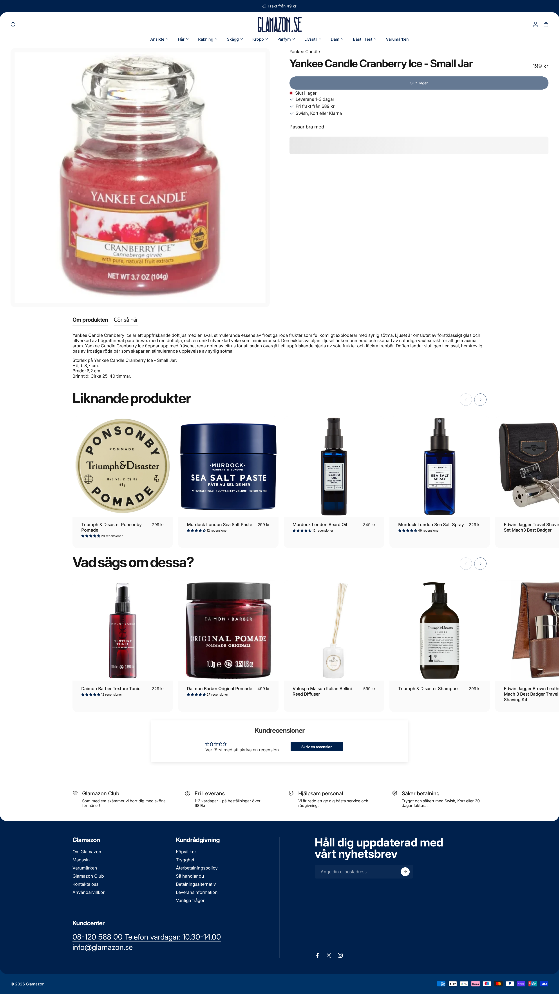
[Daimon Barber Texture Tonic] (122, 630)
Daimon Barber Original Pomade (219, 688)
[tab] (90, 320)
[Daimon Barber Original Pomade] (228, 630)
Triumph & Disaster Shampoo (428, 688)
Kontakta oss (85, 884)
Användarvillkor (88, 892)
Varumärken (84, 868)
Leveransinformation (197, 892)
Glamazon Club (88, 876)
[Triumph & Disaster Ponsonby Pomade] (122, 466)
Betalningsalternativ (196, 884)
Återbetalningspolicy (197, 868)
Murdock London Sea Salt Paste (219, 524)
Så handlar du (190, 876)
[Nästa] (480, 399)
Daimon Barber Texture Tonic (110, 688)
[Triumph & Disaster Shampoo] (439, 630)
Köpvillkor (186, 851)
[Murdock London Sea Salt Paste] (228, 466)
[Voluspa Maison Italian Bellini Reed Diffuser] (334, 630)
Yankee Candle (304, 51)
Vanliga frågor (190, 900)
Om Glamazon (86, 851)
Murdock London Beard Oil (320, 524)
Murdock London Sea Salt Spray (431, 524)
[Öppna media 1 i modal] (140, 177)
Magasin (81, 859)
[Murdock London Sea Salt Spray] (439, 466)
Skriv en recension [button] (317, 747)
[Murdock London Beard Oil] (334, 466)
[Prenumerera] (405, 871)
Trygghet (185, 859)
